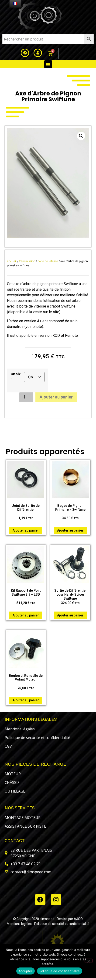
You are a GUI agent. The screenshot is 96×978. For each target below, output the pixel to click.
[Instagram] (56, 899)
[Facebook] (40, 899)
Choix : (15, 375)
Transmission (27, 261)
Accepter (25, 971)
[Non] (89, 961)
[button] (48, 64)
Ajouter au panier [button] (26, 530)
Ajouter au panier (56, 397)
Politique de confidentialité (59, 971)
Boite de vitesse (48, 261)
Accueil (12, 261)
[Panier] (50, 53)
